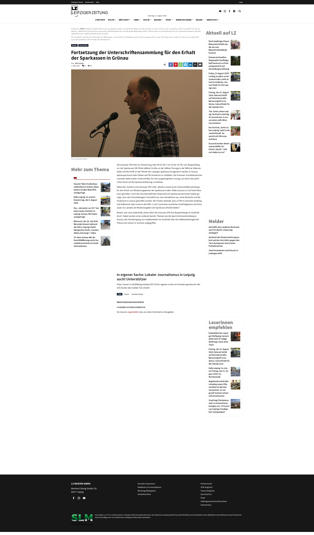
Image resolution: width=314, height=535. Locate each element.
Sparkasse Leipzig (137, 294)
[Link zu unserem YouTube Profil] (220, 11)
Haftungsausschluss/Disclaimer (214, 501)
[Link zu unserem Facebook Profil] (229, 11)
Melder (199, 20)
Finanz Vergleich (208, 490)
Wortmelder (83, 45)
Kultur (146, 20)
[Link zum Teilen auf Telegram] (185, 64)
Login (241, 2)
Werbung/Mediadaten (147, 490)
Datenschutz (206, 504)
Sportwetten (206, 494)
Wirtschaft (124, 20)
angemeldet (132, 312)
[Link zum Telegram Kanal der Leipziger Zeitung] (234, 11)
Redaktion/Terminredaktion (149, 487)
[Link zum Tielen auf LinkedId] (190, 64)
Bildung (157, 20)
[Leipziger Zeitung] (89, 11)
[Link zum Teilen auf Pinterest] (175, 64)
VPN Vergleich (206, 487)
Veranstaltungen (183, 20)
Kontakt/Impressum (146, 483)
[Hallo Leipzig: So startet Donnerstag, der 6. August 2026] (105, 200)
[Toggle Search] (239, 11)
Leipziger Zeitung (77, 2)
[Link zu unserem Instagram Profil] (224, 11)
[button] (115, 19)
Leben (136, 20)
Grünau (126, 294)
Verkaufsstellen (144, 494)
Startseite (100, 20)
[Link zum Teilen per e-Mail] (195, 64)
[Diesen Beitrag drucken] (200, 64)
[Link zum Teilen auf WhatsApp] (180, 64)
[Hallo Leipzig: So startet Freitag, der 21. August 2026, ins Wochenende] (235, 372)
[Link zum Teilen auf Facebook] (171, 64)
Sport (168, 20)
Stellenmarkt (89, 2)
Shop (97, 2)
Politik (111, 20)
